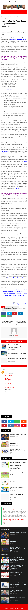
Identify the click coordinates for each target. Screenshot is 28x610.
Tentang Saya (12, 608)
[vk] (11, 425)
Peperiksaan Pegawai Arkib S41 (12, 307)
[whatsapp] (17, 421)
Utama (6, 608)
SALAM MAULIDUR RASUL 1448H (18, 434)
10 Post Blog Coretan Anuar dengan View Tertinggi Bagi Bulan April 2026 (17, 559)
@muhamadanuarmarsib (8, 509)
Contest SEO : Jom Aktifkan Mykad (17, 473)
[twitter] (10, 1)
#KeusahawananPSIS (7, 520)
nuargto (4, 26)
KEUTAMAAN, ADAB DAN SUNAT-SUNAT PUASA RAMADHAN (16, 496)
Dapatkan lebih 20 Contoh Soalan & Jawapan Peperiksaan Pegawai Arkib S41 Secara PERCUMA (17, 346)
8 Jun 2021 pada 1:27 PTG (10, 373)
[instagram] (12, 1)
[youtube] (24, 425)
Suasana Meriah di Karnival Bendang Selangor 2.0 (17, 442)
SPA (24, 308)
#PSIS (21, 518)
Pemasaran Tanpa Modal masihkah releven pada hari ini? (18, 573)
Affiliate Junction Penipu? (16, 480)
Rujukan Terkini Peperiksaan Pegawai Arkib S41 (12, 308)
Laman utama (4, 16)
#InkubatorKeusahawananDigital (10, 519)
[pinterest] (15, 1)
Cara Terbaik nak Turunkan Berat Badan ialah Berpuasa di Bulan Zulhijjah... (18, 584)
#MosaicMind (21, 519)
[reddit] (24, 421)
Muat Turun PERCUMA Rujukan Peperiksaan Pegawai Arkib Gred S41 (17, 352)
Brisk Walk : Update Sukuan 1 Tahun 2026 (17, 591)
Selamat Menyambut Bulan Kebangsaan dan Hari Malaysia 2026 (18, 451)
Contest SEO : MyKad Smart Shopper (17, 488)
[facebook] (7, 1)
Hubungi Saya (20, 608)
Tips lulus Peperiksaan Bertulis (14, 16)
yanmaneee (8, 372)
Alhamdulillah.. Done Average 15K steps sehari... (17, 598)
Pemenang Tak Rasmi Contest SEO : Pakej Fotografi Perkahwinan (17, 567)
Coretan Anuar (18, 605)
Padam (9, 389)
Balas (6, 389)
